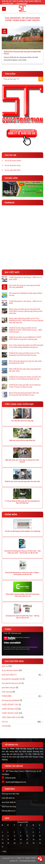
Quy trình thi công (9, 806)
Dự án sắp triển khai (13, 170)
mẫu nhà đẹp (7, 692)
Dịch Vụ (5, 666)
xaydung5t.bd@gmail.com (16, 782)
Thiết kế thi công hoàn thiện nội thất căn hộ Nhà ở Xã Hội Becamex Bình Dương (25, 378)
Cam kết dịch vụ (8, 798)
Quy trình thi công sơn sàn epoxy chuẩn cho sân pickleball (24, 286)
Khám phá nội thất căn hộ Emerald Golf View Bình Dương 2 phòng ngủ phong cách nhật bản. (25, 311)
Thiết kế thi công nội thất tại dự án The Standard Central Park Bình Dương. (24, 354)
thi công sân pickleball (10, 700)
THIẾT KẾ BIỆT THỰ (10, 704)
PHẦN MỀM (7, 696)
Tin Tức (5, 722)
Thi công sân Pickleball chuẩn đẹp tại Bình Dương (25, 294)
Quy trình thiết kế (8, 802)
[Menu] (4, 9)
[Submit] (40, 79)
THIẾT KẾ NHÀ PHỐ (10, 709)
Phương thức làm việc (10, 793)
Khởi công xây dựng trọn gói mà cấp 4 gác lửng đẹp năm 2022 (25, 362)
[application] (22, 644)
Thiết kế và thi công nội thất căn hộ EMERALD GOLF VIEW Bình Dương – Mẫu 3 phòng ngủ (25, 330)
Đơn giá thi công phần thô (12, 679)
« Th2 (4, 851)
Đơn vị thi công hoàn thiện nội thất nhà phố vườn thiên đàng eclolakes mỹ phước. (26, 346)
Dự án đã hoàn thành (13, 160)
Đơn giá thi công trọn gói (11, 683)
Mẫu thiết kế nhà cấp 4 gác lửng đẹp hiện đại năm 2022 (25, 370)
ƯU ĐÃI (5, 726)
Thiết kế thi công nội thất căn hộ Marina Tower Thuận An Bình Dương (25, 386)
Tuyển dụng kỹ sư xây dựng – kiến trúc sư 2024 (25, 302)
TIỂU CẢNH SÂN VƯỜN (11, 717)
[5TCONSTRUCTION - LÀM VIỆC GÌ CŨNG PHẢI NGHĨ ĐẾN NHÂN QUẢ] (22, 9)
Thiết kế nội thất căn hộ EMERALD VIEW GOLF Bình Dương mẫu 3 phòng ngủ (25, 338)
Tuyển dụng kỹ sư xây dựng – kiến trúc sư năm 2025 (25, 278)
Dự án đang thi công (12, 165)
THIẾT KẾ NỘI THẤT (10, 713)
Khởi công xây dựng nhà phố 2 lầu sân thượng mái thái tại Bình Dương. (24, 394)
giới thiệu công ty (8, 687)
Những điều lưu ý (8, 811)
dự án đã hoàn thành (10, 670)
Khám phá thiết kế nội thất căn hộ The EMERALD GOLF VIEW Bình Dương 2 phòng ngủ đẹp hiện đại (26, 320)
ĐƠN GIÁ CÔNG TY (9, 675)
